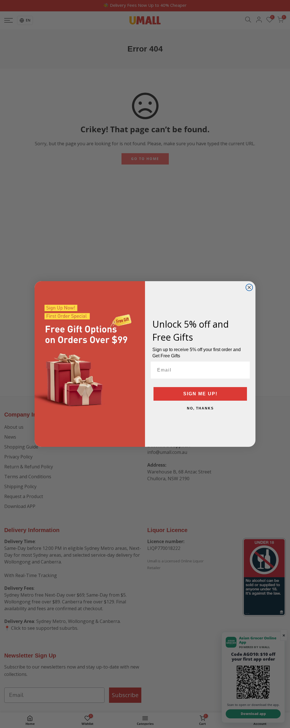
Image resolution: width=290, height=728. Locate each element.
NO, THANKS (200, 408)
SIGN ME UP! (200, 393)
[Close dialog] (249, 287)
